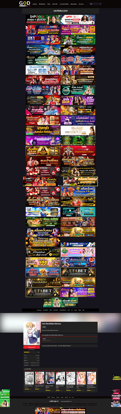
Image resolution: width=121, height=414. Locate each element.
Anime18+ (45, 310)
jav (69, 397)
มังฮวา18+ (55, 310)
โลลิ (83, 310)
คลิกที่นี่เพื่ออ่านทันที (60, 11)
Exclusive (39, 310)
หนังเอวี (66, 397)
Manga (37, 358)
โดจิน (50, 310)
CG (72, 310)
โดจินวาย (53, 397)
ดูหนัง (62, 397)
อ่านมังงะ (58, 397)
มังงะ (73, 397)
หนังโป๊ (48, 397)
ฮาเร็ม (79, 310)
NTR (69, 310)
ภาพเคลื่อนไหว (62, 310)
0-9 (28, 404)
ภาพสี (75, 310)
